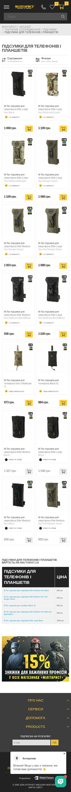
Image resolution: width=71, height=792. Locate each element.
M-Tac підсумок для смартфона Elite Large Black (23, 621)
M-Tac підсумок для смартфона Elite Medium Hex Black (26, 590)
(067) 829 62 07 (43, 7)
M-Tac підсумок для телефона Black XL (20, 606)
